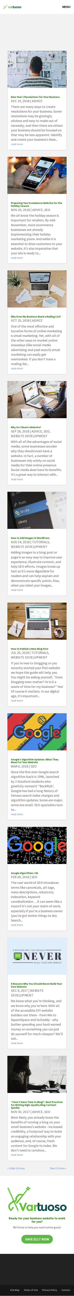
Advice (37, 101)
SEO (47, 210)
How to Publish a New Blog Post (29, 648)
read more (17, 144)
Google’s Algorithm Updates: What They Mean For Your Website (35, 761)
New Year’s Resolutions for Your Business (35, 97)
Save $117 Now (37, 1239)
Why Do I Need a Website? (26, 427)
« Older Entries (16, 1168)
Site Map (14, 1290)
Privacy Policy (49, 1290)
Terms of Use (31, 1290)
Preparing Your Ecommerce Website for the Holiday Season (36, 204)
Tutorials (40, 542)
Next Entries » (58, 1168)
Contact (65, 1290)
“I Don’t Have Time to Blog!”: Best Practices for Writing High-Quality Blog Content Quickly (37, 1104)
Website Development (29, 436)
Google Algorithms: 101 (24, 873)
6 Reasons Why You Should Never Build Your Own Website (36, 985)
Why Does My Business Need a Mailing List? (36, 316)
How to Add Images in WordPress (30, 538)
